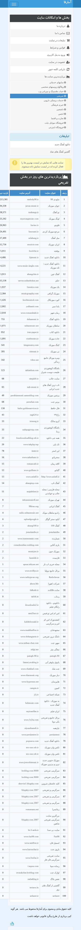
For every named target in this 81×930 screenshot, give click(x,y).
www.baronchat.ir (30, 849)
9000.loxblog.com (30, 771)
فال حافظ (55, 408)
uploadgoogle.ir (31, 519)
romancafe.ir (33, 464)
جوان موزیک (53, 206)
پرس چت (55, 402)
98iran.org (34, 506)
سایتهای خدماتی (56, 82)
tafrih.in (35, 596)
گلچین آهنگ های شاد (60, 151)
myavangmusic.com (29, 219)
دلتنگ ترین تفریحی (51, 636)
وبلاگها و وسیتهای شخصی (52, 87)
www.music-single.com (28, 266)
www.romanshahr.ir (30, 313)
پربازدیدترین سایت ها (55, 76)
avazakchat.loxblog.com (27, 872)
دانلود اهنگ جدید (51, 257)
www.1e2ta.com (31, 720)
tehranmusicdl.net (30, 500)
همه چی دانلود (52, 438)
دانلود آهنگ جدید (62, 144)
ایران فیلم (55, 711)
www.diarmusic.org (30, 675)
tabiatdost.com (32, 370)
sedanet (56, 896)
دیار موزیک (54, 675)
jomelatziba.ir (32, 532)
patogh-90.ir (33, 656)
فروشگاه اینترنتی (56, 127)
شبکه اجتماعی (53, 694)
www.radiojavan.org (29, 577)
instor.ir (35, 451)
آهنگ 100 (55, 525)
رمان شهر (55, 313)
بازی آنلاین (54, 545)
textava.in (34, 887)
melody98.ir (33, 199)
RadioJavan (54, 577)
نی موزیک (55, 351)
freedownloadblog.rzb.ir (27, 438)
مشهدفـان (54, 630)
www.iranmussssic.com (28, 538)
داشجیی (60, 109)
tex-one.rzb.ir (32, 747)
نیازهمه (56, 728)
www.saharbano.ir (30, 457)
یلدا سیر (55, 306)
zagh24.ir (34, 415)
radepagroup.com (30, 429)
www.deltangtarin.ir (30, 636)
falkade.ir (34, 590)
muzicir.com (33, 244)
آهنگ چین (55, 274)
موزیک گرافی (53, 293)
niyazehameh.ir (32, 728)
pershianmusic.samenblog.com (25, 395)
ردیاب (56, 596)
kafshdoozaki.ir (31, 622)
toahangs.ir (34, 212)
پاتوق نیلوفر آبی (52, 662)
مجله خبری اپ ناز (51, 564)
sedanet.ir (34, 896)
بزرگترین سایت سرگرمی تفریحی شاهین (51, 820)
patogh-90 (54, 656)
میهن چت (55, 643)
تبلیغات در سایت (57, 40)
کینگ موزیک (54, 345)
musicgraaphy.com (30, 293)
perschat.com (33, 402)
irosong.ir (34, 421)
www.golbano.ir (31, 470)
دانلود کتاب (54, 332)
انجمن (61, 114)
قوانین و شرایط (57, 47)
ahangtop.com (32, 483)
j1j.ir (36, 694)
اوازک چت (54, 872)
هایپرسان (55, 681)
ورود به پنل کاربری (56, 54)
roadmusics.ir (32, 338)
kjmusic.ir (34, 257)
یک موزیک (54, 287)
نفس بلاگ (54, 879)
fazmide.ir (34, 558)
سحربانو (55, 457)
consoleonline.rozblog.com (26, 545)
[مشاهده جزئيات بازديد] (12, 923)
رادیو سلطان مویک (50, 513)
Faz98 (56, 836)
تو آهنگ (56, 212)
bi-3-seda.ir (33, 830)
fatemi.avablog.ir (31, 662)
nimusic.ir (34, 351)
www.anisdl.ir (32, 476)
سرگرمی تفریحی (51, 771)
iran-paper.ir (33, 332)
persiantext (54, 734)
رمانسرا (55, 809)
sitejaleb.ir (34, 378)
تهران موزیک (53, 500)
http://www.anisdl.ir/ (50, 476)
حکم (57, 280)
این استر (55, 451)
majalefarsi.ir (33, 491)
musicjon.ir (33, 551)
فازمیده (56, 558)
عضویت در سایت (57, 62)
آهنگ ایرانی (54, 506)
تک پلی (56, 444)
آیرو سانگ (55, 421)
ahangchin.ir (33, 274)
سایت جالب (54, 378)
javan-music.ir (32, 206)
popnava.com (32, 741)
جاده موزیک (54, 338)
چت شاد (55, 669)
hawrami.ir (34, 231)
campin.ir (34, 688)
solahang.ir (34, 238)
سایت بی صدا (53, 830)
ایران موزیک (53, 244)
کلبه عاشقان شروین (50, 783)
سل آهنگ (55, 238)
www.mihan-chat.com (29, 643)
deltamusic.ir (33, 319)
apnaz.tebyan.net (31, 564)
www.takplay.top (31, 444)
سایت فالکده (53, 590)
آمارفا (67, 3)
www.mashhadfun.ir (29, 630)
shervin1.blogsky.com (28, 783)
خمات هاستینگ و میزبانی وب (51, 91)
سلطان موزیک (52, 326)
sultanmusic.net (32, 326)
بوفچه (56, 251)
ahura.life (34, 583)
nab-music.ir (33, 387)
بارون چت (55, 849)
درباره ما (61, 26)
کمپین (56, 688)
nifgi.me (35, 649)
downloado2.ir (32, 605)
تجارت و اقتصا (57, 118)
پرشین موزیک (53, 395)
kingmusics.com (31, 345)
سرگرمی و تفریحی (50, 790)
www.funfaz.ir (32, 858)
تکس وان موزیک (52, 747)
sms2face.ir (33, 613)
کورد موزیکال (53, 300)
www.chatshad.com (30, 669)
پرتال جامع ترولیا (52, 571)
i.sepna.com (33, 866)
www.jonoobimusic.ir (29, 762)
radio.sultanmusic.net (29, 513)
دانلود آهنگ (54, 319)
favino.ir (35, 225)
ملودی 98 (55, 199)
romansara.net (32, 809)
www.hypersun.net (30, 681)
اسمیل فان (54, 843)
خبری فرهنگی (57, 105)
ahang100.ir (33, 525)
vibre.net (34, 360)
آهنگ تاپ (55, 483)
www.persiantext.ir (30, 734)
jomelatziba (54, 532)
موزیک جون (54, 551)
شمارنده (55, 538)
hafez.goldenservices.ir (28, 408)
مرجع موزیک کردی (50, 231)
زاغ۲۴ (56, 415)
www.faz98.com (31, 836)
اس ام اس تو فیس (51, 613)
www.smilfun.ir (32, 843)
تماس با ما (60, 33)
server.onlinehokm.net (28, 280)
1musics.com (33, 287)
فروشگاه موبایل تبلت (54, 123)
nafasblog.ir (33, 879)
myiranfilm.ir (32, 711)
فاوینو (56, 225)
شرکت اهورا (53, 583)
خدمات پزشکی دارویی (54, 100)
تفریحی (60, 96)
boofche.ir (34, 251)
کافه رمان (55, 464)
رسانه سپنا (54, 866)
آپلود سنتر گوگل (52, 519)
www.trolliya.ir (32, 571)
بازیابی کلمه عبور (56, 69)
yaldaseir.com (32, 306)
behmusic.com (32, 703)
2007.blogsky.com (30, 790)
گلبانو (57, 470)
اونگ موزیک (54, 219)
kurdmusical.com (31, 300)
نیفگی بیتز (55, 649)
